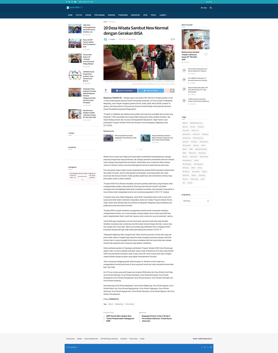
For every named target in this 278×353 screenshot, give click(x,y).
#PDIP (196, 160)
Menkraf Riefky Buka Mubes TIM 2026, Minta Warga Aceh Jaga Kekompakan (198, 90)
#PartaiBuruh (187, 160)
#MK (191, 149)
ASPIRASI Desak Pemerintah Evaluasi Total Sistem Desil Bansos (88, 76)
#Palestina (193, 156)
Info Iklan (209, 2)
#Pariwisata (130, 304)
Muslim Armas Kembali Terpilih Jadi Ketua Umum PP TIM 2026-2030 (190, 56)
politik (190, 183)
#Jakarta (186, 142)
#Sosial (185, 179)
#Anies (185, 123)
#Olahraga (202, 153)
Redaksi (79, 339)
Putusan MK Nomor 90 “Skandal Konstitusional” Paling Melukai (89, 59)
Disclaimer (123, 339)
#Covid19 (186, 130)
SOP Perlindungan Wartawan (109, 339)
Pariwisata (112, 22)
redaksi (112, 39)
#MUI (184, 153)
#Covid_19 (195, 130)
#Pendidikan (187, 164)
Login (204, 8)
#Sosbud (202, 175)
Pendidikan (123, 15)
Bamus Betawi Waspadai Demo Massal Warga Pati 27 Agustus (197, 70)
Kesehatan (135, 15)
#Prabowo (186, 171)
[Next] (141, 149)
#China (192, 127)
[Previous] (137, 149)
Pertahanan (99, 15)
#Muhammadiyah (201, 149)
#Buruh (185, 127)
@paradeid (83, 176)
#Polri (200, 168)
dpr (184, 183)
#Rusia (204, 171)
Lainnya (163, 15)
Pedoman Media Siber (91, 339)
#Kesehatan (187, 145)
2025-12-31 (156, 142)
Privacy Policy (133, 339)
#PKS (193, 168)
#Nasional (192, 153)
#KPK (203, 145)
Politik (79, 15)
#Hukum (205, 134)
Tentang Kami (70, 339)
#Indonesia (186, 138)
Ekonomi (111, 15)
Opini (145, 15)
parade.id (74, 347)
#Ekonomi (196, 134)
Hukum (88, 15)
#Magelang (119, 304)
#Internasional (198, 138)
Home (70, 15)
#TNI (202, 179)
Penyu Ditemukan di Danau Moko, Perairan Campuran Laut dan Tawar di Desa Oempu (162, 138)
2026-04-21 (119, 140)
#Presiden (195, 171)
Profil (153, 15)
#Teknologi (194, 179)
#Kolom (196, 145)
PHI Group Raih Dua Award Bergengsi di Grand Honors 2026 (125, 137)
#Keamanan (204, 142)
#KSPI (185, 149)
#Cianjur (201, 127)
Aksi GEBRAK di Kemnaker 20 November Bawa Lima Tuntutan (197, 79)
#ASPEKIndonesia (196, 123)
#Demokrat (186, 134)
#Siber (194, 175)
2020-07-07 (122, 39)
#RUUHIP (186, 175)
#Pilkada (186, 168)
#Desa (110, 304)
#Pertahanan (198, 164)
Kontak (142, 339)
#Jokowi (194, 142)
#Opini (185, 156)
